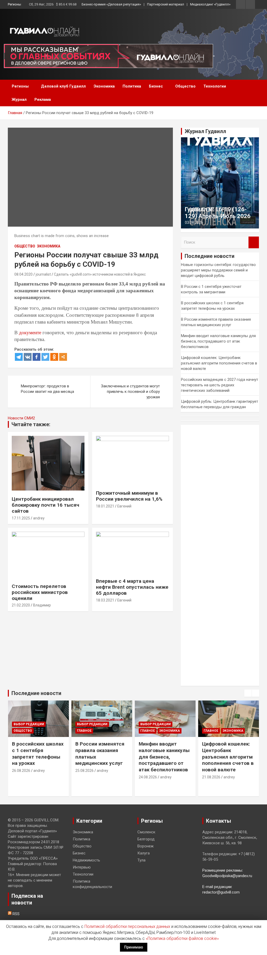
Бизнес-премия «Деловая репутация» (111, 4)
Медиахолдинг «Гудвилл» (210, 4)
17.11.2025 (21, 518)
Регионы (14, 4)
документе (30, 332)
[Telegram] (19, 357)
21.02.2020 (21, 605)
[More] (63, 357)
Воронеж (145, 846)
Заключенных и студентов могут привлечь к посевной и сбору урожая (130, 391)
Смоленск (146, 832)
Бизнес (156, 86)
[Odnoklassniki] (54, 357)
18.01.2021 (105, 506)
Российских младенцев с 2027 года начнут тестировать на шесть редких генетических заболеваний (219, 385)
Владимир (42, 605)
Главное (84, 731)
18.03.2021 (105, 600)
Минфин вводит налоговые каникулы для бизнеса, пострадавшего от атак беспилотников (218, 341)
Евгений (124, 506)
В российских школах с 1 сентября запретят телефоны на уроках (38, 753)
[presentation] (248, 693)
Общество (185, 86)
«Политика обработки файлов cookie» (182, 938)
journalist (43, 274)
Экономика (104, 86)
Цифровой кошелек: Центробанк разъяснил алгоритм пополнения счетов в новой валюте (219, 363)
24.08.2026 (148, 777)
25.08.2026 (84, 770)
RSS (15, 913)
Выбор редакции (29, 724)
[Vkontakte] (28, 357)
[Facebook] (36, 357)
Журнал (19, 99)
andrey (39, 518)
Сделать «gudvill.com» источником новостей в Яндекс (100, 274)
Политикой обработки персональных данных (127, 926)
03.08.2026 (194, 222)
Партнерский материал (165, 4)
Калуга (143, 853)
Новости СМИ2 (21, 418)
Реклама (42, 99)
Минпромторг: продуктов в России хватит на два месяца (47, 389)
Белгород (146, 839)
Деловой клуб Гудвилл (63, 86)
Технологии (214, 86)
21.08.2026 (211, 777)
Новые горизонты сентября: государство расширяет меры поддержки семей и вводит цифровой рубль (218, 270)
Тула (141, 860)
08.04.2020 (23, 274)
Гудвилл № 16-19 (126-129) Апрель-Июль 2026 (218, 212)
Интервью (82, 867)
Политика (132, 86)
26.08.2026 (21, 770)
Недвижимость (86, 860)
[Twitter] (45, 357)
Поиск (253, 242)
